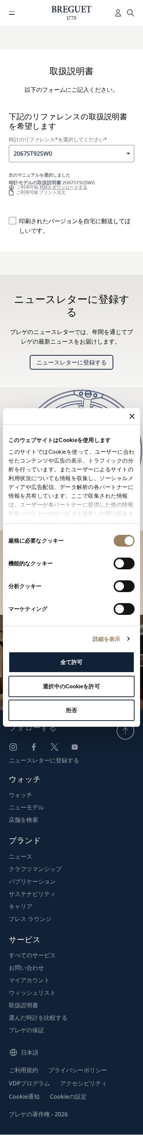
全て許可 (71, 662)
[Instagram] (13, 747)
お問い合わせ (26, 968)
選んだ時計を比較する (38, 1017)
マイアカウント (29, 980)
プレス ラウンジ (30, 919)
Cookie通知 (24, 1096)
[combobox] (71, 153)
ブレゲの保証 (26, 1030)
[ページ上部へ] (125, 731)
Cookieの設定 (68, 1096)
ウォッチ (20, 795)
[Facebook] (33, 747)
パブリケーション (32, 881)
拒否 (71, 710)
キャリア (20, 906)
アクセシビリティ (83, 1083)
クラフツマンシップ (35, 869)
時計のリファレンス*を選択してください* (58, 139)
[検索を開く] (130, 13)
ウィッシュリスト (32, 993)
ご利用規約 (23, 1070)
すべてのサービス (32, 955)
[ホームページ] (72, 13)
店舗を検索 (23, 820)
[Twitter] (54, 747)
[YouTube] (74, 747)
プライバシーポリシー (77, 1070)
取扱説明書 (23, 1005)
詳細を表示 (107, 639)
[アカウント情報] (118, 13)
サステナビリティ (32, 894)
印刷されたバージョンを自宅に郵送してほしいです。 (75, 226)
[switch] (124, 563)
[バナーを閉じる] (132, 416)
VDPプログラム (29, 1083)
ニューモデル (26, 807)
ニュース (20, 856)
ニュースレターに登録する (71, 362)
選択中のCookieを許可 (71, 686)
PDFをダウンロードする (63, 187)
